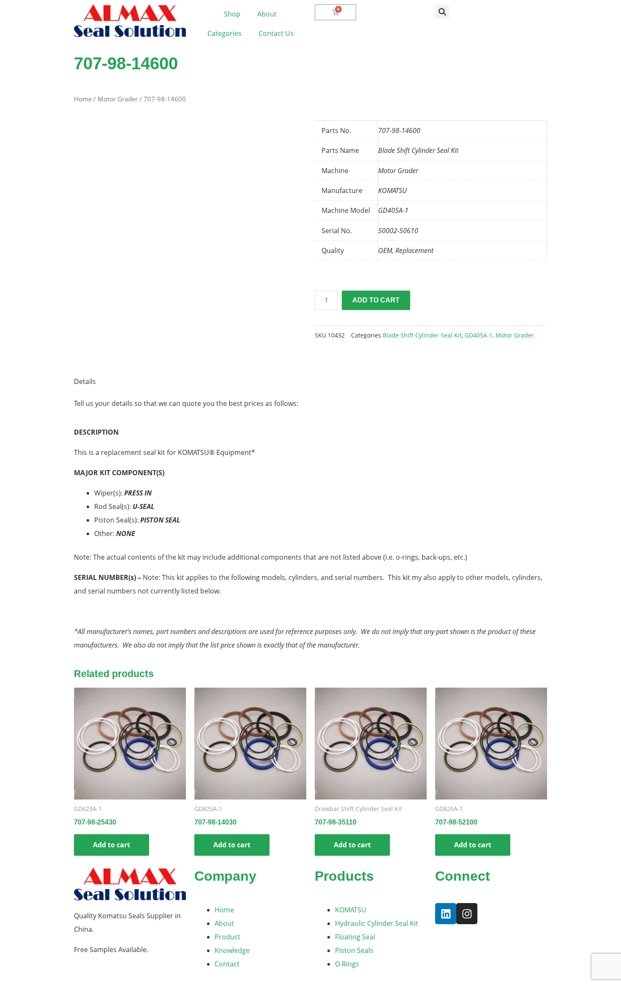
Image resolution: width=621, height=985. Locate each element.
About (267, 14)
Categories (224, 33)
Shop (232, 14)
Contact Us (276, 33)
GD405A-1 (479, 335)
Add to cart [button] (111, 844)
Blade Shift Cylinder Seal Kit (422, 335)
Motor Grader (118, 99)
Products (344, 876)
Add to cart (376, 300)
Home (83, 99)
